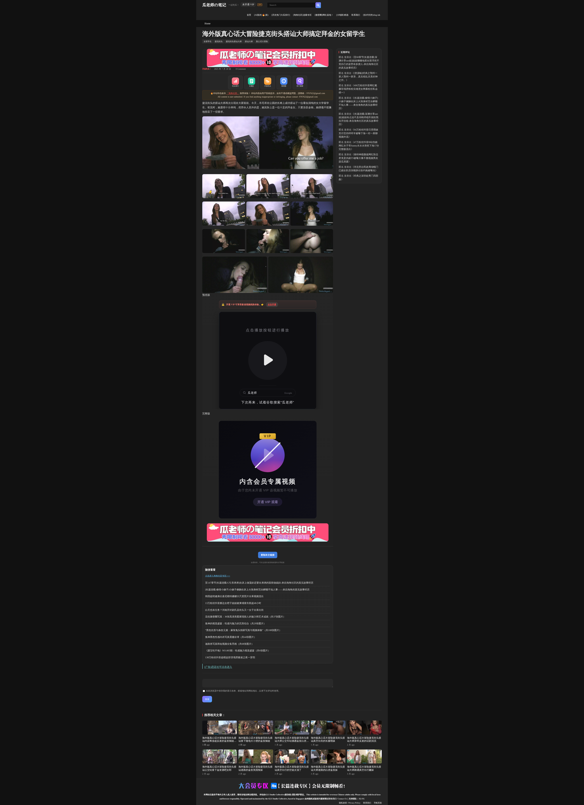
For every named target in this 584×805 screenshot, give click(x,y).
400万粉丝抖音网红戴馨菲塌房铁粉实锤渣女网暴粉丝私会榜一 (358, 89)
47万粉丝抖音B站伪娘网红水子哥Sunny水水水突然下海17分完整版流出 (359, 145)
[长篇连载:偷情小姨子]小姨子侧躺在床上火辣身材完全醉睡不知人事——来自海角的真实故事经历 (257, 589)
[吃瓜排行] (235, 82)
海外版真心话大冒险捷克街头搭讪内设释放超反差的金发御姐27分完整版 (219, 741)
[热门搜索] (300, 82)
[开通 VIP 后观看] (268, 470)
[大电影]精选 (342, 15)
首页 (249, 15)
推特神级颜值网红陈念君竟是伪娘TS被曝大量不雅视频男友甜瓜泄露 (358, 158)
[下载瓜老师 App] (259, 5)
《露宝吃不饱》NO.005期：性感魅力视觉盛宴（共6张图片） (237, 650)
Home (207, 23)
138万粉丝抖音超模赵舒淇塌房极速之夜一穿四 (230, 657)
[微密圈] (283, 82)
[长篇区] (251, 82)
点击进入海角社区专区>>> (217, 576)
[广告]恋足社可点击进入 (218, 667)
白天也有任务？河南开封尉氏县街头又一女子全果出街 (234, 610)
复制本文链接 (268, 555)
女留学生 (208, 41)
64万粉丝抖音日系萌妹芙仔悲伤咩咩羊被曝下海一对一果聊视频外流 (358, 133)
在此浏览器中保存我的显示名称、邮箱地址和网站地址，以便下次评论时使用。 (243, 691)
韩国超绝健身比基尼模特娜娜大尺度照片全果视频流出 (234, 596)
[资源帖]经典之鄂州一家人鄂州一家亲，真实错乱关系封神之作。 (358, 76)
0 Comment (241, 69)
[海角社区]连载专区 (302, 15)
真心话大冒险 (262, 41)
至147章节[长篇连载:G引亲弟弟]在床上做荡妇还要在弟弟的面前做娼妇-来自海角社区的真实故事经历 (259, 582)
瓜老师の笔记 (214, 5)
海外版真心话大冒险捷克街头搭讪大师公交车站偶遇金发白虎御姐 (292, 741)
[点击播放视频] (267, 360)
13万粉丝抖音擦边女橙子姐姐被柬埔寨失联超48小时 (233, 603)
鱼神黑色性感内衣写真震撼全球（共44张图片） (230, 637)
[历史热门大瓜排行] (280, 15)
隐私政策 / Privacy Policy (349, 803)
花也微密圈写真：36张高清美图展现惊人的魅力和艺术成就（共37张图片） (245, 616)
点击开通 (272, 304)
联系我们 (355, 15)
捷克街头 (219, 41)
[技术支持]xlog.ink (371, 15)
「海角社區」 (232, 93)
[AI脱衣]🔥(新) (261, 15)
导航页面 (378, 803)
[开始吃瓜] (267, 82)
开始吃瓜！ (206, 69)
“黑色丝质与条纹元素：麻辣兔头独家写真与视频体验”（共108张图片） (243, 630)
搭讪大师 (249, 41)
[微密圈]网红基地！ (324, 15)
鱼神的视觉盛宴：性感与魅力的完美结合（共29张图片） (235, 623)
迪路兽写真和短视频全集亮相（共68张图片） (229, 644)
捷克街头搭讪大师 (234, 41)
